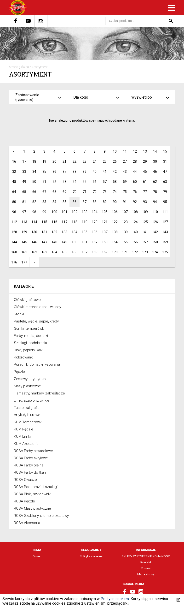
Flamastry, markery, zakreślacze (39, 393)
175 (165, 252)
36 (54, 171)
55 (84, 182)
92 (135, 202)
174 (155, 252)
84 (54, 202)
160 (14, 252)
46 (155, 171)
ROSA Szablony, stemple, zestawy (41, 515)
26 (115, 161)
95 (165, 202)
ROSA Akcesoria (27, 523)
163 (44, 252)
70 (74, 192)
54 (74, 182)
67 (44, 192)
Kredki (19, 314)
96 (14, 212)
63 (165, 182)
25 (105, 161)
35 (44, 171)
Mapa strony (146, 574)
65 (24, 192)
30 (155, 161)
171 (125, 252)
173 (145, 252)
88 (95, 202)
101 (64, 212)
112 (14, 222)
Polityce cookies (115, 598)
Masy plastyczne (27, 386)
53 (64, 182)
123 (125, 222)
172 (135, 252)
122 (115, 222)
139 (125, 232)
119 (84, 222)
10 (115, 151)
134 (74, 232)
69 (64, 192)
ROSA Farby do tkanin (31, 472)
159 (165, 242)
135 (84, 232)
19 (44, 161)
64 (14, 192)
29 (145, 161)
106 (115, 212)
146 (34, 242)
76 (135, 192)
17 (24, 161)
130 (34, 232)
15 (165, 151)
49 (24, 182)
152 (95, 242)
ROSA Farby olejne (29, 465)
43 (125, 171)
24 (95, 161)
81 (24, 202)
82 (34, 202)
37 (64, 171)
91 (125, 202)
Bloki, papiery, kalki (28, 350)
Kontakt (145, 562)
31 (165, 161)
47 (165, 171)
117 (64, 222)
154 (115, 242)
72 (95, 192)
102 (74, 212)
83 (44, 202)
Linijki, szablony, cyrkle (31, 400)
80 (14, 202)
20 (54, 161)
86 (74, 202)
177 (24, 262)
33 (24, 171)
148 (54, 242)
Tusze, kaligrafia (27, 407)
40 (95, 171)
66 (34, 192)
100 (54, 212)
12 (135, 151)
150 (74, 242)
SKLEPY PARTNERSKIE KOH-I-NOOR (146, 556)
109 (145, 212)
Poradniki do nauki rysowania (37, 364)
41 (105, 171)
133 (64, 232)
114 (34, 222)
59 (125, 182)
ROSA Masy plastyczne (32, 508)
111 (165, 212)
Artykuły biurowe (27, 415)
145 (24, 242)
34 (34, 171)
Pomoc (146, 568)
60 (135, 182)
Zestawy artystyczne (30, 379)
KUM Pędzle (23, 429)
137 (105, 232)
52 (54, 182)
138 (115, 232)
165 (64, 252)
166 (74, 252)
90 (115, 202)
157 (145, 242)
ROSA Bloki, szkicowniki (32, 494)
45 (145, 171)
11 (125, 151)
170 (115, 252)
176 (14, 262)
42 (115, 171)
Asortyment (40, 67)
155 (125, 242)
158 (155, 242)
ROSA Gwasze (25, 479)
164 (54, 252)
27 (125, 161)
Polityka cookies (91, 556)
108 (135, 212)
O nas (36, 556)
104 (95, 212)
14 (155, 151)
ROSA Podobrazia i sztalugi (36, 487)
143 (165, 232)
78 (155, 192)
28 (135, 161)
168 (95, 252)
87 (84, 202)
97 (24, 212)
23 (84, 161)
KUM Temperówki (28, 422)
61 (145, 182)
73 (105, 192)
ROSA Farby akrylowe (31, 458)
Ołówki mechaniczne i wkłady (37, 307)
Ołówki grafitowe (27, 300)
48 (14, 182)
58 (115, 182)
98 (34, 212)
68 (54, 192)
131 (44, 232)
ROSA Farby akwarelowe (33, 451)
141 (145, 232)
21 (64, 161)
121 (105, 222)
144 (14, 242)
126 (155, 222)
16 (14, 161)
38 (74, 171)
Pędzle (19, 372)
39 (84, 171)
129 (24, 232)
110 (155, 212)
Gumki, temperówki (29, 328)
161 (24, 252)
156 (135, 242)
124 (135, 222)
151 (84, 242)
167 (84, 252)
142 (155, 232)
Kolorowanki (23, 357)
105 (105, 212)
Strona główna (19, 67)
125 (145, 222)
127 (165, 222)
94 (155, 202)
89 (105, 202)
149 (64, 242)
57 (105, 182)
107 (125, 212)
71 (84, 192)
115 (44, 222)
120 (95, 222)
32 (14, 171)
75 (125, 192)
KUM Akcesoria (26, 443)
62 (155, 182)
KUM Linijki (22, 436)
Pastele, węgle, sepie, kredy (36, 321)
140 (135, 232)
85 (64, 202)
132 (54, 232)
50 (34, 182)
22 (74, 161)
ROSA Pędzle (24, 501)
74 (115, 192)
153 (105, 242)
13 (145, 151)
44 (135, 171)
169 (105, 252)
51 (44, 182)
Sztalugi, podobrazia (30, 343)
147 (44, 242)
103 (84, 212)
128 (14, 232)
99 (44, 212)
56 (95, 182)
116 (54, 222)
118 (74, 222)
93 (145, 202)
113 (24, 222)
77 (145, 192)
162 (34, 252)
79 (165, 192)
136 (95, 232)
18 (34, 161)
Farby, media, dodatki (31, 336)
